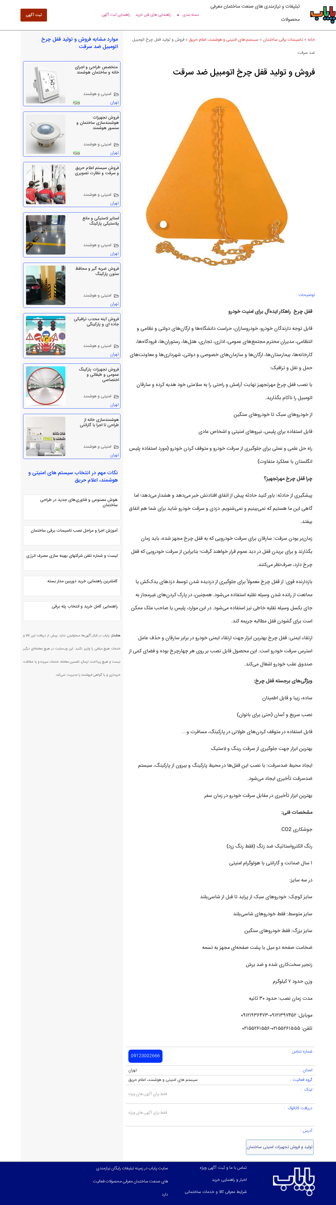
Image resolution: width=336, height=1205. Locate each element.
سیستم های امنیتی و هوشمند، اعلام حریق (223, 39)
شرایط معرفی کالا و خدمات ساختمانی (216, 1192)
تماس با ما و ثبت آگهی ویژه (223, 1167)
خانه (311, 39)
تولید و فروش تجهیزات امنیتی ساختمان (280, 1147)
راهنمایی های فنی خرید (153, 15)
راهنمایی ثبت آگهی (116, 15)
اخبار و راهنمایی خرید (229, 1179)
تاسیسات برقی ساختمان (283, 39)
